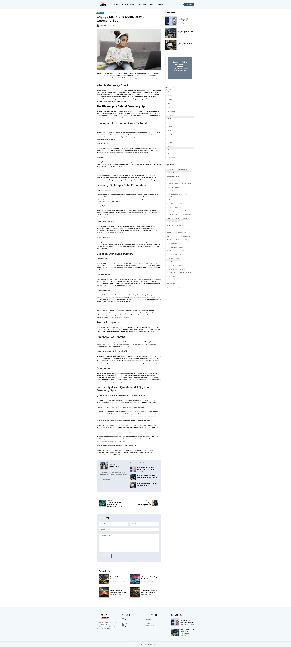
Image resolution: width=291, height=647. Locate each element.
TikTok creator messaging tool (175, 254)
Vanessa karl (103, 25)
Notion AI (169, 229)
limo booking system (172, 210)
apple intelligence (183, 169)
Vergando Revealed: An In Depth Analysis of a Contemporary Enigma (118, 578)
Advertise (148, 621)
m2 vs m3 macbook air (173, 214)
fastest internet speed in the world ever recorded (177, 195)
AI (122, 4)
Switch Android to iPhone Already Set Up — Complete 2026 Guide (146, 468)
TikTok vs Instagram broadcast (175, 269)
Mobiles (132, 4)
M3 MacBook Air (187, 214)
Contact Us (159, 4)
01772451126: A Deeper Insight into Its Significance (141, 503)
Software (117, 4)
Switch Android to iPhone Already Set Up (186, 20)
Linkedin (127, 627)
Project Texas (170, 232)
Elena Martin (113, 581)
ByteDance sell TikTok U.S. (174, 176)
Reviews (170, 142)
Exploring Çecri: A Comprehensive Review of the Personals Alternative (118, 591)
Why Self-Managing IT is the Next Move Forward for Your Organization (146, 476)
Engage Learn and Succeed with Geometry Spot (121, 18)
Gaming (144, 4)
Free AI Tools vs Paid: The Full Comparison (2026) (147, 484)
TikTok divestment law (173, 258)
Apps (126, 4)
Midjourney (186, 218)
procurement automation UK (183, 229)
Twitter (127, 623)
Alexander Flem (181, 47)
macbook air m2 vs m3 (173, 218)
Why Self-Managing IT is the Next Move (185, 32)
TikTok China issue (187, 251)
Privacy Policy (150, 625)
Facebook (128, 620)
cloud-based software (172, 183)
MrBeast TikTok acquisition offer (175, 225)
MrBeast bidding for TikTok (174, 221)
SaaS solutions (171, 236)
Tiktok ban (169, 240)
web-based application (185, 272)
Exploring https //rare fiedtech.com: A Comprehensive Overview (115, 504)
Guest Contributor (182, 35)
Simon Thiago (181, 23)
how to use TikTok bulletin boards (176, 203)
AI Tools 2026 (170, 169)
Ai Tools (170, 95)
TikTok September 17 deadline (175, 265)
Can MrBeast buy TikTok (173, 180)
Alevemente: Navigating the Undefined (149, 578)
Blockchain (171, 107)
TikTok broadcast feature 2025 (175, 247)
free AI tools (170, 200)
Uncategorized (172, 157)
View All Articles (106, 479)
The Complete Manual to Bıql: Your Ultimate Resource (149, 591)
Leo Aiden (143, 581)
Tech (138, 4)
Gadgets (151, 4)
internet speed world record (174, 207)
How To (170, 130)
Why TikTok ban (171, 283)
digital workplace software (174, 191)
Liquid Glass (185, 210)
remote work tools (182, 232)
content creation (186, 183)
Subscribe (190, 4)
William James (113, 594)
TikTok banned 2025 (181, 240)
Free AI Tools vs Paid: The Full (185, 44)
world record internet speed (174, 287)
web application (171, 276)
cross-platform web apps (173, 187)
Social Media (171, 146)
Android (170, 99)
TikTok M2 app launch (173, 261)
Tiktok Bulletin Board (172, 251)
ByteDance (186, 172)
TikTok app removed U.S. (185, 236)
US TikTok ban (171, 272)
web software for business (174, 280)
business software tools (173, 172)
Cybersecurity (172, 111)
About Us (148, 623)
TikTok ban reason (172, 243)
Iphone (170, 134)
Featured (100, 12)
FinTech (170, 119)
